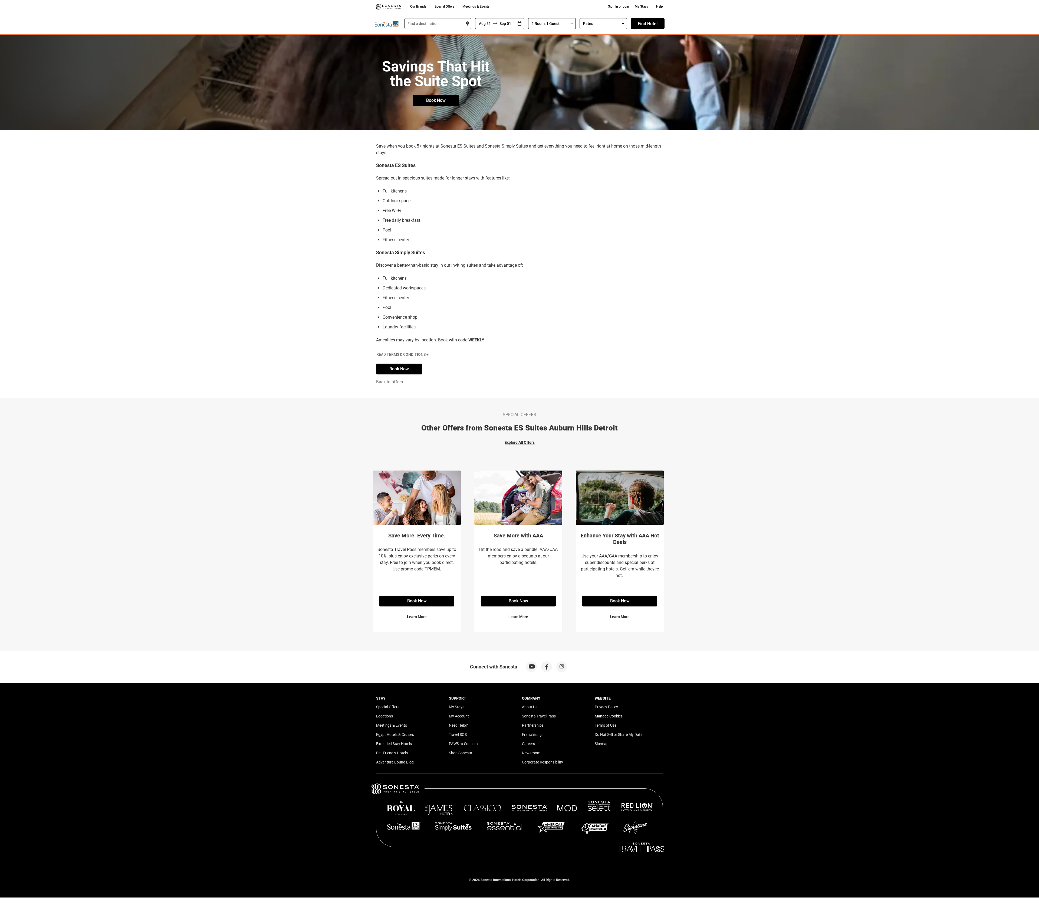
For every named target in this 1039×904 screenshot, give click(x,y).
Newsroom (531, 753)
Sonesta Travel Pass (539, 716)
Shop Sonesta (460, 753)
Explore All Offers (520, 442)
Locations (384, 716)
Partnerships (533, 725)
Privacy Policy (606, 707)
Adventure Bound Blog (395, 762)
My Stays (641, 6)
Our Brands (418, 6)
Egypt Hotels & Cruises (395, 734)
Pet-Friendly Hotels (392, 753)
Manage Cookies (609, 716)
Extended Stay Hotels (394, 744)
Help (659, 6)
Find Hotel (647, 23)
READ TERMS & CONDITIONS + (402, 354)
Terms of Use (605, 725)
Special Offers (444, 6)
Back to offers (389, 381)
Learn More (417, 617)
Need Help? (458, 725)
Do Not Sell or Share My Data (619, 734)
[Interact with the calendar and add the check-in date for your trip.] (519, 23)
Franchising (532, 734)
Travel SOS (458, 734)
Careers (528, 744)
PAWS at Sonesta (463, 744)
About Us (529, 707)
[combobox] (438, 23)
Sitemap (602, 744)
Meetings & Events (475, 6)
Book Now (436, 100)
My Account (459, 716)
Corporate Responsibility (542, 762)
